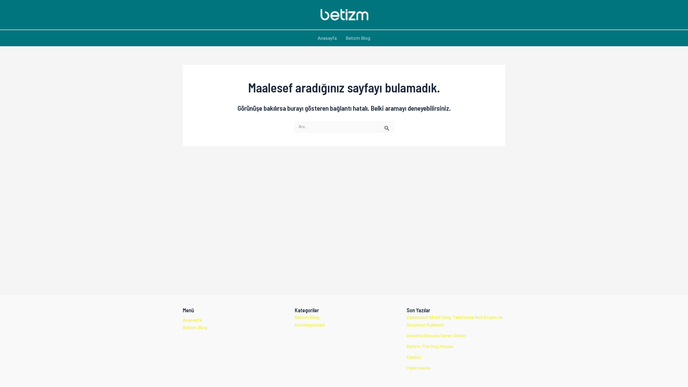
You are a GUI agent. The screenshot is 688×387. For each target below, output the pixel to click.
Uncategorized (310, 325)
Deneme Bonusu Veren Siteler (436, 335)
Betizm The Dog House (430, 346)
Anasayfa (327, 38)
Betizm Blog (358, 38)
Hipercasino (419, 368)
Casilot (414, 357)
